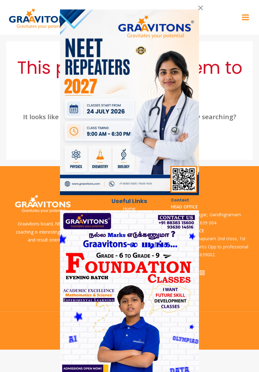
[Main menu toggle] (245, 17)
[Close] (200, 8)
